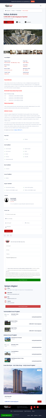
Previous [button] (4, 51)
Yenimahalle (18, 10)
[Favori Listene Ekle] (11, 235)
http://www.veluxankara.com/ (13, 294)
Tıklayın (32, 1)
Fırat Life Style (13, 241)
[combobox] (24, 214)
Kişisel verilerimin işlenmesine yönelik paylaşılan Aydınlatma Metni (19, 268)
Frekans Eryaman (9, 396)
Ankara (13, 10)
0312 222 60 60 (10, 302)
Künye (29, 415)
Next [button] (40, 51)
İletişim (33, 411)
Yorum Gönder (8, 231)
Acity (24, 241)
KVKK (11, 411)
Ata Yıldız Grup (19, 241)
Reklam (40, 415)
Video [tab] (19, 22)
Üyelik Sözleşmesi (27, 411)
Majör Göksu (14, 328)
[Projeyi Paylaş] (5, 235)
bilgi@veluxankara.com (11, 298)
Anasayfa (8, 10)
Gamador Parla (14, 314)
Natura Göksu (14, 321)
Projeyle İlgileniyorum (23, 280)
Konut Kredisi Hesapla (23, 306)
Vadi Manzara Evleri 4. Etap (17, 358)
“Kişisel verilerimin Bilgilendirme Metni (11, 272)
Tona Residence (14, 351)
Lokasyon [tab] (29, 22)
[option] (23, 37)
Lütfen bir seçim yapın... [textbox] (11, 214)
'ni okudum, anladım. (23, 268)
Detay (39, 401)
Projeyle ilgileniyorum (6, 415)
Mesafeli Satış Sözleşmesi (18, 411)
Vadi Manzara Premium (16, 337)
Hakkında (35, 415)
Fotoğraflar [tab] (10, 22)
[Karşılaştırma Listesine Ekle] (8, 235)
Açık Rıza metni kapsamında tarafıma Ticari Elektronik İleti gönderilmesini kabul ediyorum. (21, 271)
